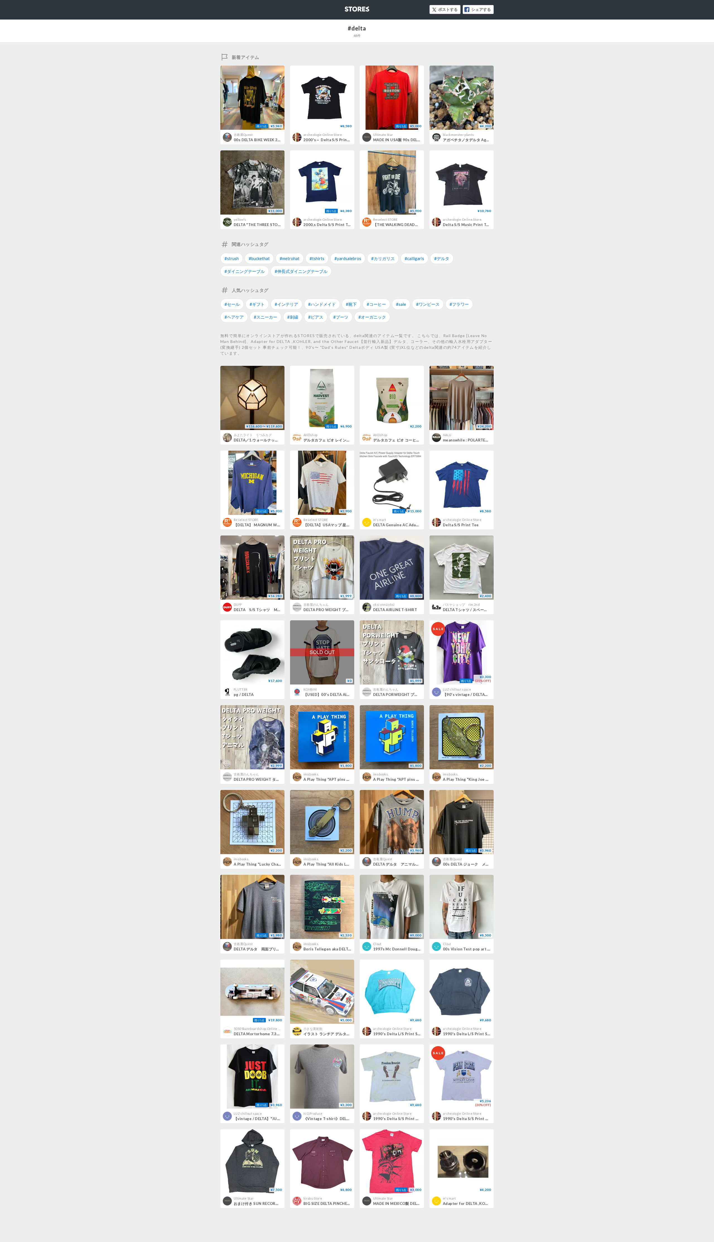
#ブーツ (340, 316)
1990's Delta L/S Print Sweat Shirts (406, 1034)
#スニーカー (265, 316)
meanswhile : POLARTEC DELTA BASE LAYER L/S (486, 440)
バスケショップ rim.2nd (461, 604)
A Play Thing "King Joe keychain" (473, 779)
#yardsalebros (347, 258)
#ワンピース (428, 304)
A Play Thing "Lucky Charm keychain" (268, 864)
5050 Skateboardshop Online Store (260, 1028)
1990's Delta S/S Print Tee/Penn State (478, 1118)
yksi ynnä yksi (384, 604)
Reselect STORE (385, 219)
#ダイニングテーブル (245, 271)
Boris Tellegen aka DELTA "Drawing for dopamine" (349, 949)
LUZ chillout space (457, 689)
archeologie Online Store (322, 134)
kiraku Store (312, 1198)
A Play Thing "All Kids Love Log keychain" (341, 864)
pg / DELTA (244, 694)
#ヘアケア (234, 316)
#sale (401, 304)
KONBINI (310, 689)
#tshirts (317, 258)
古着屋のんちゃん (316, 604)
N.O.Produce (313, 1113)
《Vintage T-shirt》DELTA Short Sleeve (340, 1118)
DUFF (238, 604)
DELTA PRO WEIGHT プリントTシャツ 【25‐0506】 (348, 609)
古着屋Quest (243, 134)
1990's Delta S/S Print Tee (398, 1118)
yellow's (240, 219)
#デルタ (441, 258)
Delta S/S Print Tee (461, 525)
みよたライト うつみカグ (253, 435)
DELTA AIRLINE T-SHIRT (395, 609)
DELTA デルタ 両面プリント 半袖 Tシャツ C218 (280, 949)
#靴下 (351, 304)
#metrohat (290, 258)
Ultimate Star (383, 134)
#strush (232, 258)
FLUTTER (240, 689)
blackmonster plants (458, 134)
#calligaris (414, 258)
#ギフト (257, 304)
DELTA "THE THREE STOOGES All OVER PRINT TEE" (281, 224)
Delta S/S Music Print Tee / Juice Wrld (478, 224)
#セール (232, 304)
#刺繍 (292, 316)
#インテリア (286, 304)
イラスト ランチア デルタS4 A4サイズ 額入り (341, 1034)
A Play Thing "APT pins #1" (398, 779)
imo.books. (311, 774)
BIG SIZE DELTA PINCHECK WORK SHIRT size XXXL (350, 1203)
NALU (447, 435)
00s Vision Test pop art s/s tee (471, 949)
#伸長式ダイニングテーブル (301, 271)
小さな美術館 (312, 1028)
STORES (347, 7)
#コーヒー (376, 304)
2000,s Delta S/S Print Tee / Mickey (336, 224)
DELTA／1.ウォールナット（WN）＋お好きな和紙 (276, 440)
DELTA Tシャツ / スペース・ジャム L (475, 609)
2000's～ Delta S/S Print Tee (330, 140)
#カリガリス (383, 258)
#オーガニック (372, 316)
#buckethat (259, 258)
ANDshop (310, 435)
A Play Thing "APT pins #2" (328, 779)
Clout (377, 944)
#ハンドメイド (322, 304)
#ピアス (315, 316)
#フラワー (459, 304)
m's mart (379, 520)
